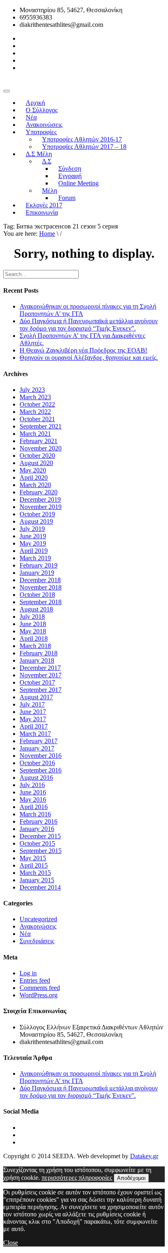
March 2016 (35, 814)
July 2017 (32, 704)
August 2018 (36, 609)
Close (10, 1242)
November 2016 (41, 755)
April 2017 (34, 726)
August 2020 (36, 462)
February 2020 (38, 492)
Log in (28, 973)
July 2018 (32, 616)
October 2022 (37, 404)
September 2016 (41, 770)
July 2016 (32, 784)
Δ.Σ (46, 161)
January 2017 (37, 748)
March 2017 (35, 733)
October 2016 (37, 762)
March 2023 (35, 397)
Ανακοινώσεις (38, 926)
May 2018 (33, 631)
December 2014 (40, 887)
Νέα (25, 933)
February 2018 (38, 653)
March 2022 (35, 411)
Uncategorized (38, 919)
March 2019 (35, 558)
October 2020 (37, 455)
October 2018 (37, 594)
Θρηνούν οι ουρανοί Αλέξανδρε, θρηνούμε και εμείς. (89, 357)
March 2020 (35, 484)
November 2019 (41, 506)
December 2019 (40, 499)
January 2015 (37, 880)
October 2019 (37, 514)
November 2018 (41, 587)
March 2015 (35, 872)
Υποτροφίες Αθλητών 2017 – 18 (84, 146)
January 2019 (37, 572)
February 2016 (38, 821)
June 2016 (33, 792)
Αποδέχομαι (131, 1178)
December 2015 (40, 836)
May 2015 (33, 858)
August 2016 (36, 777)
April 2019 (34, 550)
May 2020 (33, 470)
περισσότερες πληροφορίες (77, 1177)
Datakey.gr (144, 1156)
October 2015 (37, 843)
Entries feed (35, 980)
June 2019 (33, 536)
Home (47, 233)
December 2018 (40, 579)
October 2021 (37, 418)
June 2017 (33, 711)
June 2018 (33, 623)
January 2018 (37, 660)
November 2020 (41, 448)
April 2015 (34, 865)
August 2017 (36, 697)
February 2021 (38, 440)
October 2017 (37, 682)
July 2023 (32, 389)
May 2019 (33, 543)
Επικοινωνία (42, 212)
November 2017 (41, 675)
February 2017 (38, 740)
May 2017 (33, 719)
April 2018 (34, 638)
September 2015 (41, 850)
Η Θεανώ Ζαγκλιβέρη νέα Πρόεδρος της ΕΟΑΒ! (83, 350)
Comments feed (40, 987)
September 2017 (41, 689)
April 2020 (34, 477)
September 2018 (41, 601)
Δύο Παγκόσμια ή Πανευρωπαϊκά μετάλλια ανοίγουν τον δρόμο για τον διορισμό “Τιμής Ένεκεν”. (89, 325)
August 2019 (36, 521)
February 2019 (38, 565)
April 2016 (34, 806)
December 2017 (40, 667)
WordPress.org (38, 995)
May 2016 (33, 799)
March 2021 (35, 433)
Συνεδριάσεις (37, 941)
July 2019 (32, 528)
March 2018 (35, 645)
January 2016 (37, 828)
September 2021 (41, 426)
